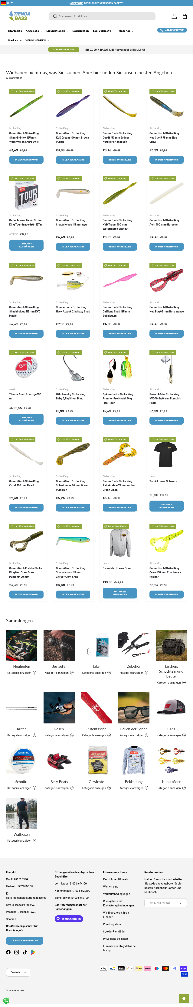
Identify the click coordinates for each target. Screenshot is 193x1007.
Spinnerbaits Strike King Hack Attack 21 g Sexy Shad (73, 309)
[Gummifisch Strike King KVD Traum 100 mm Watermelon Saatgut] (120, 193)
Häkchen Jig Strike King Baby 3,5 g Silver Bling (70, 396)
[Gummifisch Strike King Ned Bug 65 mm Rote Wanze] (166, 280)
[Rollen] (59, 707)
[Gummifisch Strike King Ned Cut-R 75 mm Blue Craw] (166, 106)
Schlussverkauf (63, 49)
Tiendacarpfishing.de (24, 940)
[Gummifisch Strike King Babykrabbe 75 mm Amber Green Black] (120, 454)
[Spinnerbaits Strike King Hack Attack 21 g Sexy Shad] (73, 280)
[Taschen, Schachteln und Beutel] (171, 645)
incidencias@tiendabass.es (29, 897)
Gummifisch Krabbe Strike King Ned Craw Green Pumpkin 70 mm (25, 572)
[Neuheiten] (21, 645)
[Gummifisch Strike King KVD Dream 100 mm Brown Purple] (73, 106)
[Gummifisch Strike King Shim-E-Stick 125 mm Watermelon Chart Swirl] (26, 106)
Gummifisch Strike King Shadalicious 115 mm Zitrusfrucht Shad (70, 572)
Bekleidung (134, 782)
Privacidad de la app (115, 938)
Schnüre (21, 782)
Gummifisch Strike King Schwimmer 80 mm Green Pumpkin (72, 485)
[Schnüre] (21, 760)
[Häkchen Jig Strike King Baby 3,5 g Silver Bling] (73, 367)
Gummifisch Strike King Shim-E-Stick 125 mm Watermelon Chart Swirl (24, 137)
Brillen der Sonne (133, 729)
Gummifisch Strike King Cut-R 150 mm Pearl (24, 483)
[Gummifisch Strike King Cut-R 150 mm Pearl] (26, 454)
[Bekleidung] (133, 760)
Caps (171, 729)
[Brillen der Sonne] (133, 707)
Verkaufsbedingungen (116, 893)
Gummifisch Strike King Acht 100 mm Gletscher (164, 222)
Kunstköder (171, 782)
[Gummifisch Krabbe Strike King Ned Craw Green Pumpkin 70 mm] (26, 541)
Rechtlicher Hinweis (115, 879)
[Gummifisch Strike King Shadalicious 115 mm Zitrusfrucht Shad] (73, 541)
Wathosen (22, 834)
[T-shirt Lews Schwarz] (166, 454)
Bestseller (59, 666)
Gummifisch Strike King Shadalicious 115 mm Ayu (71, 222)
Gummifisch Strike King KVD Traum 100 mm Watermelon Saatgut (117, 224)
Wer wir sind (110, 886)
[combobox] (102, 16)
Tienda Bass (18, 990)
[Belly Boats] (59, 760)
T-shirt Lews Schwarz (163, 481)
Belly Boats (59, 782)
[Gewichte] (96, 760)
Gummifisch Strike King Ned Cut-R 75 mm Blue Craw (164, 137)
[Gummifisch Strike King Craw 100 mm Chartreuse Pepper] (166, 541)
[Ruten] (21, 707)
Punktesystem (112, 924)
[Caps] (171, 707)
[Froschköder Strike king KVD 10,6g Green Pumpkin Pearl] (166, 367)
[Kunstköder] (171, 760)
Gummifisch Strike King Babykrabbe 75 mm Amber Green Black (119, 485)
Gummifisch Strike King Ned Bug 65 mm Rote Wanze (166, 309)
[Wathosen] (21, 813)
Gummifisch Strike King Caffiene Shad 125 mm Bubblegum (117, 311)
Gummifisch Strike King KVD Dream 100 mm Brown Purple (72, 137)
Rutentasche (96, 729)
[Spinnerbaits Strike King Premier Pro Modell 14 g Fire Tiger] (120, 367)
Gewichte (96, 782)
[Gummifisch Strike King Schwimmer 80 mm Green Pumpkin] (73, 454)
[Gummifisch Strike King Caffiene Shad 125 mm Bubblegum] (120, 280)
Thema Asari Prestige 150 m (25, 396)
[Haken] (96, 645)
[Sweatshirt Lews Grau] (120, 541)
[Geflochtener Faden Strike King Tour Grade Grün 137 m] (26, 193)
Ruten (22, 729)
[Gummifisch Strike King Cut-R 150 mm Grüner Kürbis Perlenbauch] (120, 106)
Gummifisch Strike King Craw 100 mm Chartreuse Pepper (165, 572)
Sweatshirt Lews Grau (117, 568)
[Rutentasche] (96, 707)
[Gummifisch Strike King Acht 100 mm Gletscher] (166, 193)
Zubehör (134, 666)
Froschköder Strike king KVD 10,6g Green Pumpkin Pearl (165, 398)
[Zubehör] (133, 645)
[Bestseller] (59, 645)
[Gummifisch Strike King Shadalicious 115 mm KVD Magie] (26, 280)
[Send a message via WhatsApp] (6, 1000)
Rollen (59, 729)
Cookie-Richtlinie (114, 931)
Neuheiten (21, 666)
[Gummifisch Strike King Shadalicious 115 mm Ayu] (73, 193)
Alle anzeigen (14, 77)
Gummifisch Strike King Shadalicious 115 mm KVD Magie (24, 311)
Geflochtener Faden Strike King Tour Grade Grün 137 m (26, 222)
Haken (96, 666)
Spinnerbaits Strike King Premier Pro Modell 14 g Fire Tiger (118, 398)
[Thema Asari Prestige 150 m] (26, 367)
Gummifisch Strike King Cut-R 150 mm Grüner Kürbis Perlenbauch (117, 137)
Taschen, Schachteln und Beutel (171, 671)
